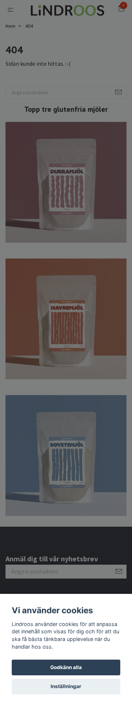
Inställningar (66, 686)
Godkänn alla (66, 667)
